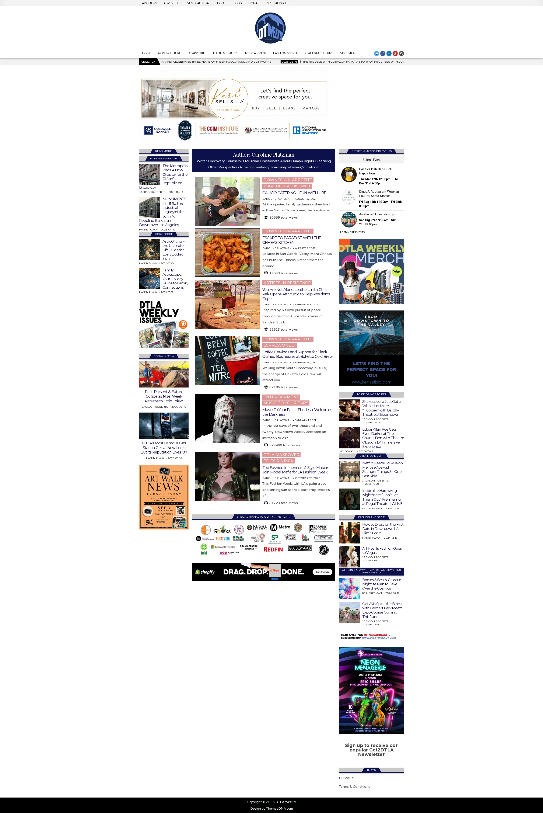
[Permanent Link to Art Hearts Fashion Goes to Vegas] (349, 556)
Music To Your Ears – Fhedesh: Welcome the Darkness (296, 412)
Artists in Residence (287, 283)
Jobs (238, 3)
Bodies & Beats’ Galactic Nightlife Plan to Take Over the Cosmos (381, 584)
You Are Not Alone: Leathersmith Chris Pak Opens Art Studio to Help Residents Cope (296, 294)
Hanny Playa (148, 229)
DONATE (254, 3)
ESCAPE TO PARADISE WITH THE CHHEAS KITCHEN (291, 240)
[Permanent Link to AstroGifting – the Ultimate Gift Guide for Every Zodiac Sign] (149, 249)
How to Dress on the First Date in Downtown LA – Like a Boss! (382, 528)
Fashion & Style (285, 53)
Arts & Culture (169, 53)
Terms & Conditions (354, 787)
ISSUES (222, 3)
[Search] (401, 53)
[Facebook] (382, 53)
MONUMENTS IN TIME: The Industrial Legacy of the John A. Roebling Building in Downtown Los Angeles (162, 212)
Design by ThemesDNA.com (271, 808)
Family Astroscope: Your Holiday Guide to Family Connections (175, 279)
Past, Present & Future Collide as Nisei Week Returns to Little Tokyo (164, 396)
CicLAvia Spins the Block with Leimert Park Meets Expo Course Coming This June (382, 610)
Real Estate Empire (319, 53)
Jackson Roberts (152, 192)
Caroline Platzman (276, 199)
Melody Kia (347, 451)
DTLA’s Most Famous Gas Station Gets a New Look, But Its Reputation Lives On (164, 448)
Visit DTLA (347, 53)
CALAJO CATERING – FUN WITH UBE (294, 193)
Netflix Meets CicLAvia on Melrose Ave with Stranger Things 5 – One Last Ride (382, 469)
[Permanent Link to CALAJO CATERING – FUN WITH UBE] (227, 201)
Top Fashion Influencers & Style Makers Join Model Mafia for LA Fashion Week (295, 470)
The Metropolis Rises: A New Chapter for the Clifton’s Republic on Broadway (163, 177)
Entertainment (255, 53)
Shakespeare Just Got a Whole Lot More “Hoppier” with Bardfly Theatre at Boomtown (381, 408)
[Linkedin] (389, 53)
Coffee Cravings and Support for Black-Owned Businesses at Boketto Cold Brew (297, 354)
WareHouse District (287, 186)
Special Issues (278, 3)
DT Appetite (196, 53)
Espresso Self (279, 345)
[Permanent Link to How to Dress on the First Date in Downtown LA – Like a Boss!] (349, 532)
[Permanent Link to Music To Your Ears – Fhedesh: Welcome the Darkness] (227, 418)
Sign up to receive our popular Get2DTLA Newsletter (371, 750)
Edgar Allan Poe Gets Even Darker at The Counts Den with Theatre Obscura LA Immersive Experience (383, 438)
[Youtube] (395, 53)
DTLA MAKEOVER (281, 454)
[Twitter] (376, 53)
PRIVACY (346, 778)
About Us (149, 3)
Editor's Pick (278, 461)
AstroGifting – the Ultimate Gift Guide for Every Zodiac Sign (173, 250)
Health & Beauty (224, 53)
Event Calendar (198, 3)
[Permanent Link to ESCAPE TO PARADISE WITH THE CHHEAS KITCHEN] (227, 252)
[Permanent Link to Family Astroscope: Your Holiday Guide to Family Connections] (149, 278)
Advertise (171, 3)
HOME (146, 53)
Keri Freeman (372, 508)
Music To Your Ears (285, 403)
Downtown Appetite (287, 180)
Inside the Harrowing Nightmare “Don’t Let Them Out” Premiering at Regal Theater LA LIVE (382, 497)
